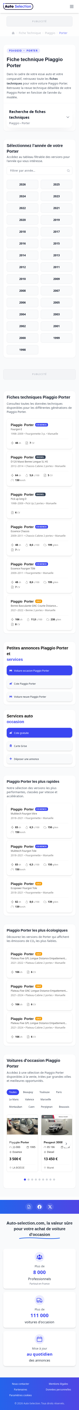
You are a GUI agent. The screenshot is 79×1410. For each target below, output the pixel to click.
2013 (56, 255)
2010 (22, 279)
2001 (56, 326)
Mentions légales (58, 1383)
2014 (22, 255)
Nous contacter (20, 1383)
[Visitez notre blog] (29, 1206)
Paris (59, 1092)
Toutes (13, 1092)
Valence (29, 1099)
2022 (22, 208)
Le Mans (14, 1099)
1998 (22, 349)
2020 (22, 219)
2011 (56, 267)
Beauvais (64, 1106)
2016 (22, 243)
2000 (22, 338)
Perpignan (46, 1106)
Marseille (46, 1099)
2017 (56, 231)
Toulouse (45, 1092)
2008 (22, 290)
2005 (56, 302)
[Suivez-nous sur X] (50, 1206)
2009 (56, 279)
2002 (22, 326)
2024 (22, 196)
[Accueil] (13, 33)
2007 (56, 290)
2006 (22, 302)
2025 (56, 184)
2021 (56, 208)
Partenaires (20, 1389)
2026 (22, 184)
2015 (56, 243)
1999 (56, 338)
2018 (22, 231)
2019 (56, 219)
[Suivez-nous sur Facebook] (39, 1206)
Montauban (15, 1106)
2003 (56, 314)
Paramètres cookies (20, 1395)
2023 (56, 196)
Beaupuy (28, 1092)
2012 (22, 267)
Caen (31, 1106)
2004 (22, 314)
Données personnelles (58, 1389)
